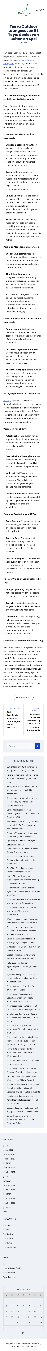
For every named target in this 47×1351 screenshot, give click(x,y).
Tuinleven (7, 1243)
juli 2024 (6, 1176)
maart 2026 (8, 1150)
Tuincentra (8, 1238)
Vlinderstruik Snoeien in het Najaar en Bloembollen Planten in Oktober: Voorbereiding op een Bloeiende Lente (23, 1088)
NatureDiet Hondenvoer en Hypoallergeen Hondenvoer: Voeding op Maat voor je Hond (23, 880)
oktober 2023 (9, 1189)
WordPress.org (9, 1277)
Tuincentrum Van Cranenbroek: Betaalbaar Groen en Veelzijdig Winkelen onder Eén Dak (20, 998)
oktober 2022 (9, 1203)
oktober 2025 (9, 1159)
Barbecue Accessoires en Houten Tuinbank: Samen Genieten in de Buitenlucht (21, 860)
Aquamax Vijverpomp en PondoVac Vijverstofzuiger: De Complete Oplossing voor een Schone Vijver (22, 837)
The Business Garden (24, 1344)
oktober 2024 (9, 1172)
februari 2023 (9, 1198)
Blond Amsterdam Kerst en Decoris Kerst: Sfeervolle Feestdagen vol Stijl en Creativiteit (22, 1100)
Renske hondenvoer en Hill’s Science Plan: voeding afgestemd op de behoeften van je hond (22, 802)
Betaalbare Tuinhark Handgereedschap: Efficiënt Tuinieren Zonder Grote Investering (23, 848)
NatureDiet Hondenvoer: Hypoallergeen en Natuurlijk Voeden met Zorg (22, 966)
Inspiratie (7, 1225)
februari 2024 (9, 1185)
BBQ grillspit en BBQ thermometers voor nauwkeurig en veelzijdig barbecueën (22, 790)
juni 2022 (7, 1207)
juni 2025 (7, 1163)
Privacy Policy (36, 1344)
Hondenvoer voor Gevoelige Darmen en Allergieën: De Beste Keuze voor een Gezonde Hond (23, 825)
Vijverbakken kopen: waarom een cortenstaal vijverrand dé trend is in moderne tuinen (22, 978)
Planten (6, 1229)
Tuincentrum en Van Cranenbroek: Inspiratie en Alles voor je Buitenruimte (22, 911)
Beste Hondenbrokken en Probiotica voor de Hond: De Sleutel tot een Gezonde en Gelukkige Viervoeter (22, 1041)
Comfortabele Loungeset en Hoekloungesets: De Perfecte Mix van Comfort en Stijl (23, 813)
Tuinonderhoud (10, 1247)
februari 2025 (9, 1167)
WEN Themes (31, 1346)
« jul (22, 1332)
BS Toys (7, 400)
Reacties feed (9, 1272)
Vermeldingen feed (11, 1268)
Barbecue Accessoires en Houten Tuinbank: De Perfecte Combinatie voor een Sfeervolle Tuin (21, 931)
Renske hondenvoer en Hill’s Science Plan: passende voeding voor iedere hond (22, 778)
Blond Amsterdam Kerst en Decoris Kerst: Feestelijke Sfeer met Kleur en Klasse (22, 1017)
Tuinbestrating (25, 698)
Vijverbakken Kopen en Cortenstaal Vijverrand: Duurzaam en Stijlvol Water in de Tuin (23, 891)
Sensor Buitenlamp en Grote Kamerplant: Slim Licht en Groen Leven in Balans (23, 1029)
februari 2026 (9, 1154)
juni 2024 (7, 1181)
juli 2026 (6, 1145)
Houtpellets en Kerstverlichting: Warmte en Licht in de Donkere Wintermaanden (20, 1052)
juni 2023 (7, 1194)
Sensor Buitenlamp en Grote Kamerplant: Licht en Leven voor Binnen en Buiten (21, 1119)
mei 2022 (7, 1212)
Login (5, 1264)
